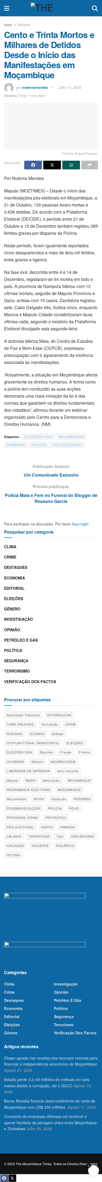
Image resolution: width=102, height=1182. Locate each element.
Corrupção (49, 724)
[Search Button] (95, 8)
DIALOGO (15, 733)
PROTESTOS (55, 817)
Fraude (66, 752)
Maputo (12, 780)
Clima (10, 546)
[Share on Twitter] (52, 165)
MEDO (31, 780)
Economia (14, 578)
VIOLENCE (40, 845)
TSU (60, 836)
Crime (10, 557)
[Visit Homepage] (50, 8)
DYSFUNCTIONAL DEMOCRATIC (33, 743)
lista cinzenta (67, 771)
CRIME (70, 724)
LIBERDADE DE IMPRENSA (28, 771)
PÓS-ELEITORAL (67, 444)
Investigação (18, 619)
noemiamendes (35, 87)
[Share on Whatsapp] (71, 165)
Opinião (12, 629)
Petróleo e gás (21, 640)
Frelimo (85, 752)
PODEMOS (16, 444)
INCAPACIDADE (63, 761)
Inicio (8, 24)
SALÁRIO (14, 836)
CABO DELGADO (20, 724)
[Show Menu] (6, 8)
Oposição (58, 799)
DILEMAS (37, 733)
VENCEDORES (82, 836)
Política (13, 650)
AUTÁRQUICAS (59, 715)
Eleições (23, 24)
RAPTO (47, 827)
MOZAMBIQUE (79, 780)
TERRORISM (39, 836)
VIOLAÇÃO (15, 845)
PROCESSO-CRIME (22, 817)
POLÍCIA (39, 444)
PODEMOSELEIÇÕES (24, 808)
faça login (80, 524)
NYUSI (39, 799)
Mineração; (51, 780)
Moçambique (16, 799)
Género (12, 608)
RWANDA (67, 827)
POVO (74, 808)
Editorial (14, 588)
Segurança (16, 660)
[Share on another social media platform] (89, 165)
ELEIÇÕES (74, 743)
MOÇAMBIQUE (71, 436)
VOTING (13, 855)
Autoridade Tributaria (23, 715)
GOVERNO (15, 761)
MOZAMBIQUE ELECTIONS (28, 789)
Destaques (15, 567)
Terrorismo (17, 671)
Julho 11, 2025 (69, 87)
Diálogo (58, 733)
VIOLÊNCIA (65, 845)
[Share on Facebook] (33, 165)
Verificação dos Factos (30, 681)
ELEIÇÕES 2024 (38, 436)
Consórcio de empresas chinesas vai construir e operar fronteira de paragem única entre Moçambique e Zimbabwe (50, 1122)
